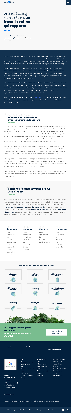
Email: (6, 375)
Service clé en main (17, 36)
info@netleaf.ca (9, 377)
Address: (7, 381)
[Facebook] (62, 409)
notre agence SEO (39, 97)
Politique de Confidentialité (45, 410)
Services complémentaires (13, 38)
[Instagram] (67, 409)
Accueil (6, 36)
